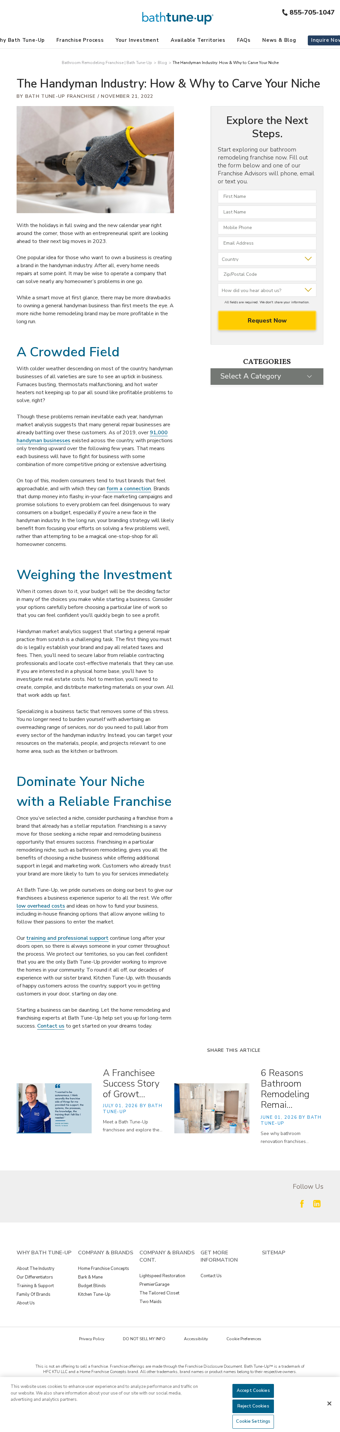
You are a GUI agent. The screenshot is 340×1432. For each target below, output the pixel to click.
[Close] (329, 1403)
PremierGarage (154, 1284)
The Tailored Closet (159, 1293)
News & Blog (279, 40)
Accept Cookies (253, 1391)
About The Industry (35, 1269)
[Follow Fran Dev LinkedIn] (316, 1203)
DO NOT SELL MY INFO (144, 1339)
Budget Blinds (92, 1286)
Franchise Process (80, 40)
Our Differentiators (35, 1277)
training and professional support (67, 938)
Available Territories (198, 40)
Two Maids (150, 1302)
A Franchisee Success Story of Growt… (131, 1084)
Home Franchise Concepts (103, 1269)
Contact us (50, 1026)
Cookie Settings (253, 1421)
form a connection (129, 488)
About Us (26, 1303)
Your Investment (137, 40)
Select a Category (250, 376)
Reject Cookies (253, 1406)
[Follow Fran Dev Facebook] (301, 1203)
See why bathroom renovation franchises (285, 1137)
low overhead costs (41, 906)
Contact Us (211, 1276)
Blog (162, 62)
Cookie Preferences (243, 1339)
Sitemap (273, 1252)
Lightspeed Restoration (162, 1276)
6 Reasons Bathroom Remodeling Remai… (285, 1089)
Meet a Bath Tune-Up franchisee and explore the (132, 1126)
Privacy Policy (91, 1339)
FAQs (244, 40)
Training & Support (35, 1286)
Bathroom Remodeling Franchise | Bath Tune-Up (107, 62)
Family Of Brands (33, 1294)
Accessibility (196, 1339)
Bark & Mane (90, 1277)
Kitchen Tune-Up (94, 1294)
